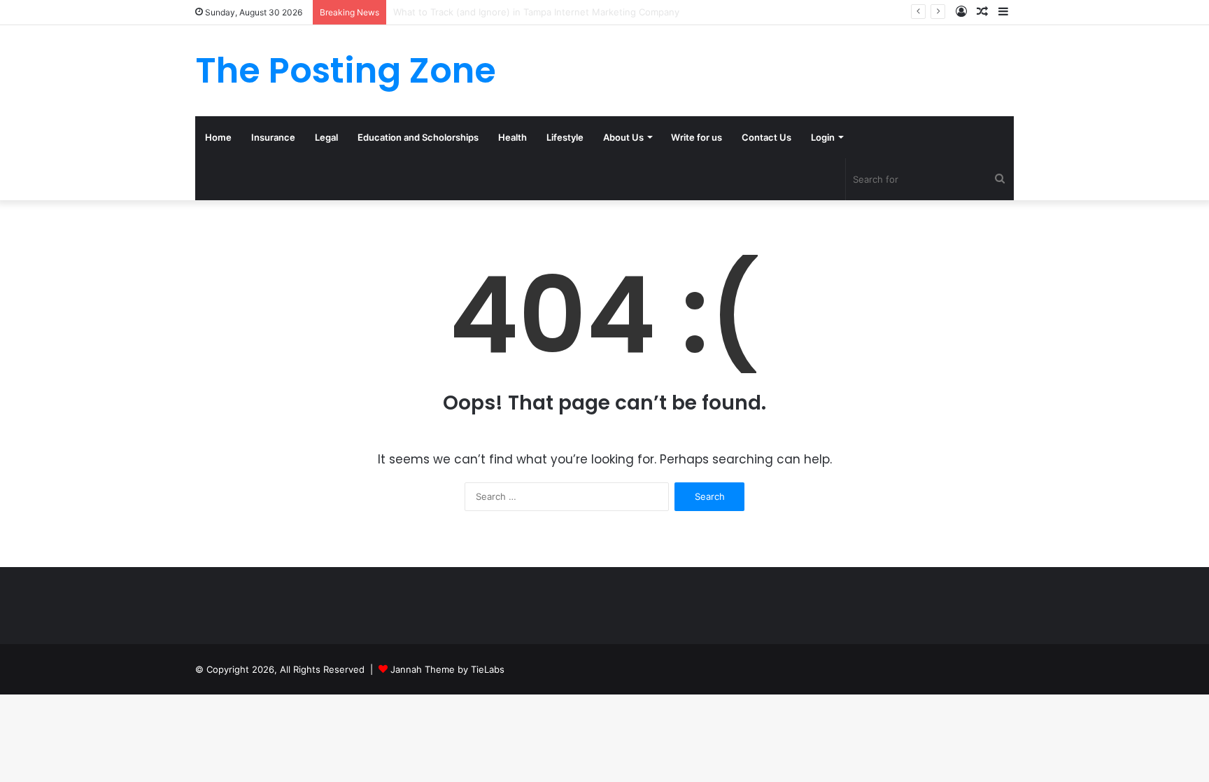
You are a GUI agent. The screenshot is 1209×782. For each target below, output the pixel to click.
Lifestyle (565, 137)
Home (218, 137)
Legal (326, 137)
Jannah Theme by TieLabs (447, 669)
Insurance (273, 137)
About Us (623, 137)
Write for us (696, 137)
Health (512, 137)
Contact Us (766, 137)
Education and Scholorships (418, 137)
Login (823, 137)
